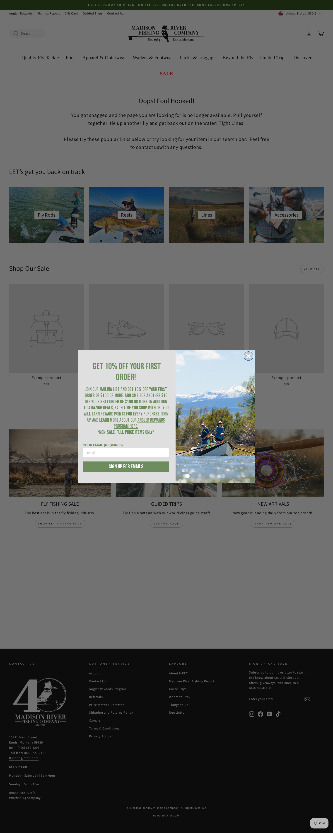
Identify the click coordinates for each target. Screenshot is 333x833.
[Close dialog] (248, 356)
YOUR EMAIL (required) (103, 445)
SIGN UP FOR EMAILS (126, 466)
